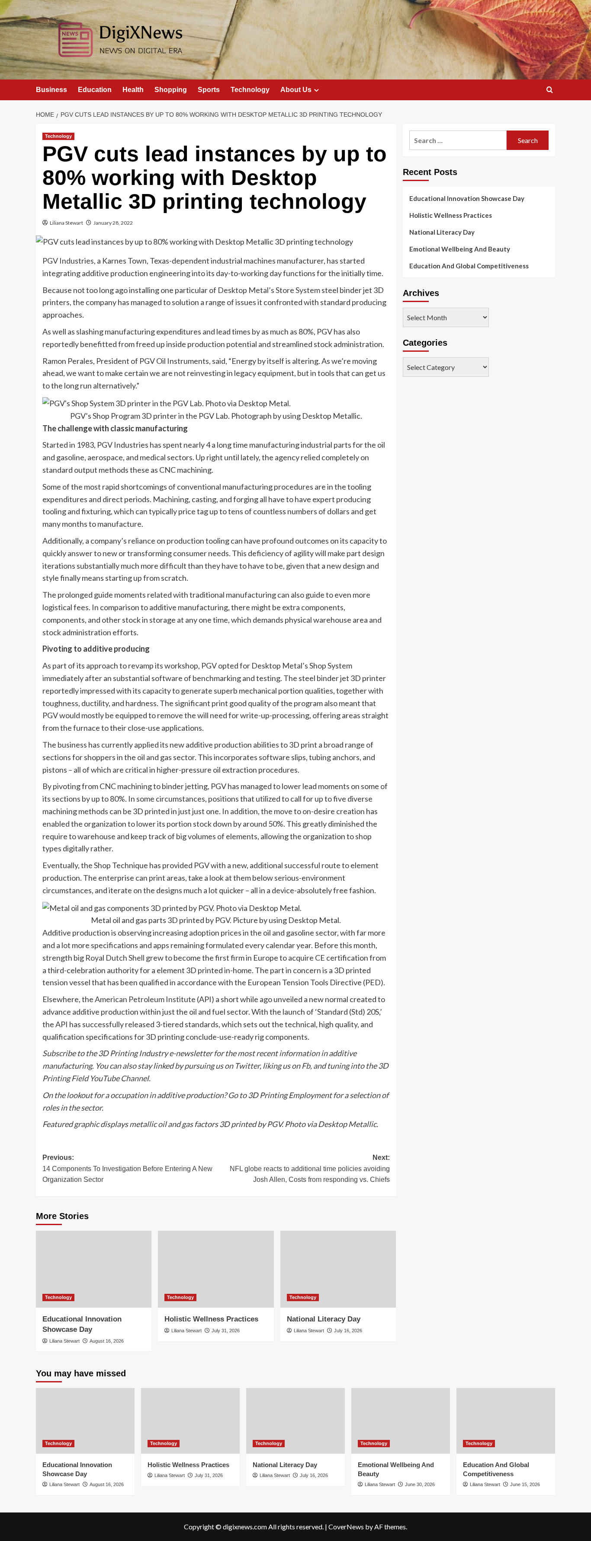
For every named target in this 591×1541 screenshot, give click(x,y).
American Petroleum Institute (145, 999)
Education (95, 89)
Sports (209, 89)
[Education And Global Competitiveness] (505, 1421)
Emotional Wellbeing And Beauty (459, 249)
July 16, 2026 (348, 1330)
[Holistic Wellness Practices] (215, 1269)
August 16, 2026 (107, 1341)
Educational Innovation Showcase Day (466, 198)
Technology (250, 89)
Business (51, 89)
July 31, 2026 (226, 1330)
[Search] (549, 90)
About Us (296, 89)
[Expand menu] (316, 90)
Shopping (170, 89)
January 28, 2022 (113, 223)
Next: (309, 1168)
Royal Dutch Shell (115, 957)
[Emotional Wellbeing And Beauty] (400, 1421)
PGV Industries (68, 260)
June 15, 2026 (525, 1484)
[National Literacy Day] (338, 1269)
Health (133, 89)
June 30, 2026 (420, 1484)
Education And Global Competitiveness (469, 266)
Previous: (127, 1168)
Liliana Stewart (66, 223)
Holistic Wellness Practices (211, 1319)
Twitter (247, 1065)
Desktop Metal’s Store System (269, 290)
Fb (306, 1065)
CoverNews (346, 1526)
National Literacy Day (323, 1319)
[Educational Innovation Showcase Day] (93, 1269)
